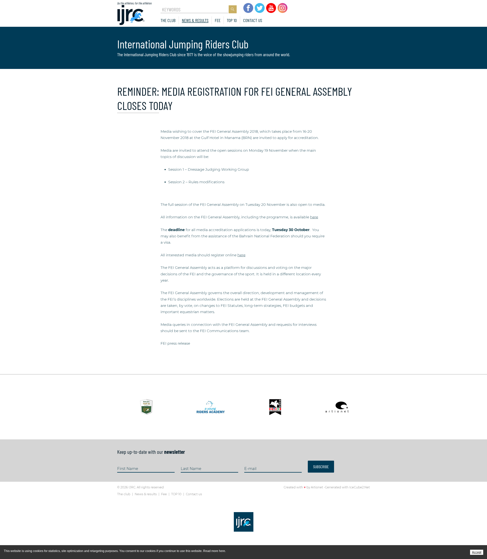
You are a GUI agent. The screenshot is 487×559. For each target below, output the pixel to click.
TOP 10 (232, 20)
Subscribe (321, 466)
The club (168, 20)
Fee (217, 20)
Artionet (317, 487)
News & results (195, 20)
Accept (476, 552)
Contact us (252, 20)
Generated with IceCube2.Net (347, 487)
